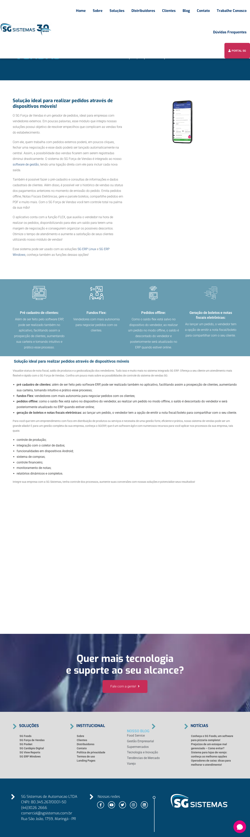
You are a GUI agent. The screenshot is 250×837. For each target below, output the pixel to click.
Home (81, 10)
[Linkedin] (144, 804)
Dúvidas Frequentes (229, 32)
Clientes (169, 10)
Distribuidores (143, 10)
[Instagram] (133, 804)
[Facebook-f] (100, 804)
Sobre (98, 10)
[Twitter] (122, 804)
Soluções (117, 10)
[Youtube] (111, 804)
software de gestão (26, 164)
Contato (203, 10)
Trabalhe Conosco (231, 10)
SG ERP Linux (86, 249)
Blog (186, 10)
